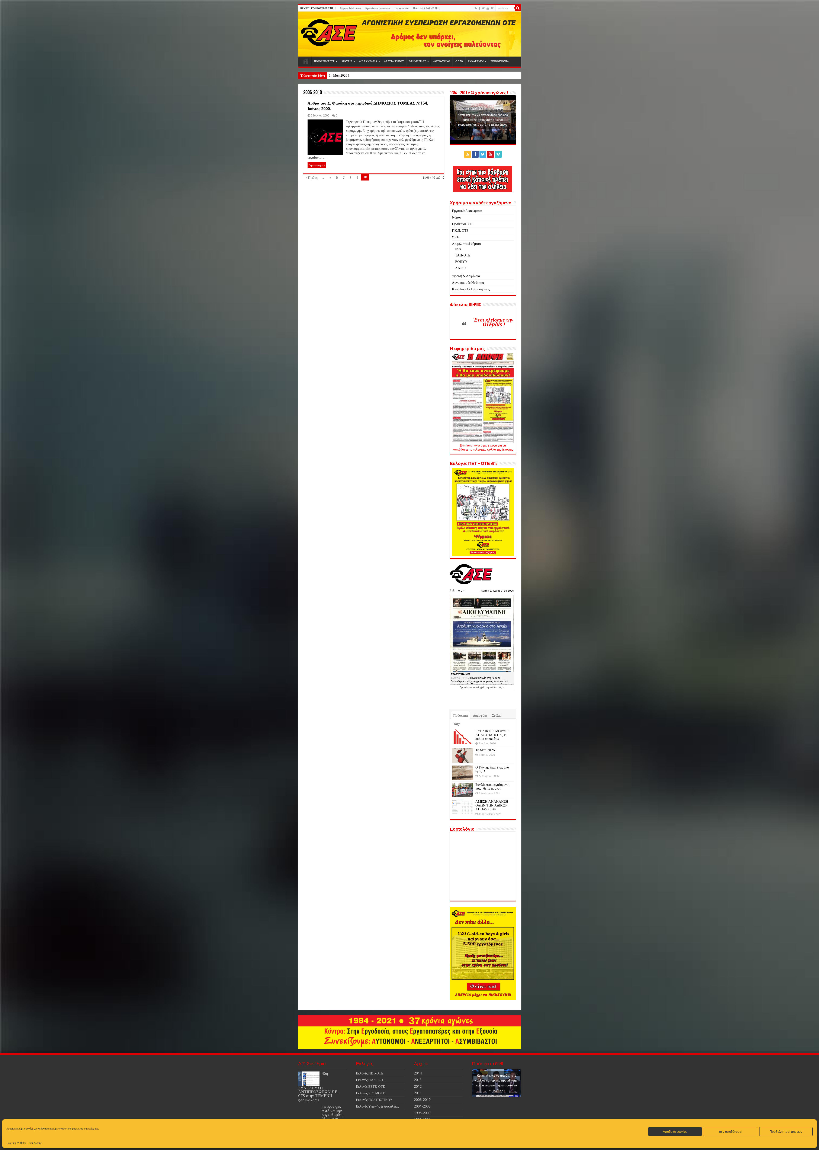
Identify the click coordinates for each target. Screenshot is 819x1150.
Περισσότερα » (316, 165)
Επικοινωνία (402, 8)
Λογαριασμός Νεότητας (468, 283)
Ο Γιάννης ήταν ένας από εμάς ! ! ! (352, 75)
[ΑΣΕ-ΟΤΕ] (409, 34)
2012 (418, 1086)
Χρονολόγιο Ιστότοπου (377, 8)
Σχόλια (496, 715)
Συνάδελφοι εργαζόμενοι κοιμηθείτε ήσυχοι (492, 786)
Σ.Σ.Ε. (456, 237)
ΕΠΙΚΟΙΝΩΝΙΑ (500, 61)
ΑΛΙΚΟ (460, 268)
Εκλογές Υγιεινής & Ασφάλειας (377, 1106)
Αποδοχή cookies (675, 1131)
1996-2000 (422, 1113)
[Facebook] (479, 8)
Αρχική (305, 61)
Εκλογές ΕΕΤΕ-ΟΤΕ (370, 1086)
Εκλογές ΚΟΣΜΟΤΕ (370, 1093)
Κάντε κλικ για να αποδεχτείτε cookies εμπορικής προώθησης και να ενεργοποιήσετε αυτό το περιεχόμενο (483, 119)
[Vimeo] (492, 8)
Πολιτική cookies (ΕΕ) (426, 8)
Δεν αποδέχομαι (730, 1131)
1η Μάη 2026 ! (485, 750)
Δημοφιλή (480, 715)
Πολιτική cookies (16, 1142)
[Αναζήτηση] (518, 8)
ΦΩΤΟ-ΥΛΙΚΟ (441, 61)
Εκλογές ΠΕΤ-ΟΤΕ (369, 1073)
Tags (456, 724)
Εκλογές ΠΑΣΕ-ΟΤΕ (371, 1080)
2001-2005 (422, 1106)
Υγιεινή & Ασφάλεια (466, 276)
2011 (418, 1093)
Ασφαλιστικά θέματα (466, 244)
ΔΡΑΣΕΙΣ (346, 61)
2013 (418, 1080)
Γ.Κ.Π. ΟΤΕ (460, 231)
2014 (418, 1073)
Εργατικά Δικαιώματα (467, 211)
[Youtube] (487, 8)
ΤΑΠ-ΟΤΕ (462, 255)
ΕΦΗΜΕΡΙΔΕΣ (417, 61)
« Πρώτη (311, 178)
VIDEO (459, 61)
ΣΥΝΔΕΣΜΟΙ (476, 61)
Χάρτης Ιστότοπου (350, 8)
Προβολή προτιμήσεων (786, 1131)
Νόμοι (456, 217)
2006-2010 (422, 1100)
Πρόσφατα (460, 715)
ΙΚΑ (458, 249)
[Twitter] (483, 8)
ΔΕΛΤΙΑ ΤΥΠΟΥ (394, 61)
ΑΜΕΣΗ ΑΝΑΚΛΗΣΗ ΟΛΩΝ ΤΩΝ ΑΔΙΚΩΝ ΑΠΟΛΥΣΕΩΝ (491, 805)
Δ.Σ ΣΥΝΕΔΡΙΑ (368, 61)
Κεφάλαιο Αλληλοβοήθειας (471, 289)
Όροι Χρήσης (35, 1142)
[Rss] (475, 8)
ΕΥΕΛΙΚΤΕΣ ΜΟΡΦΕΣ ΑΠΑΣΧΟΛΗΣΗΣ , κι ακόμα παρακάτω (492, 735)
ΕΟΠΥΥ (461, 262)
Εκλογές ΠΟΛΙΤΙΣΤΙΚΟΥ (374, 1100)
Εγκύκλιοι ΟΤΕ (462, 224)
